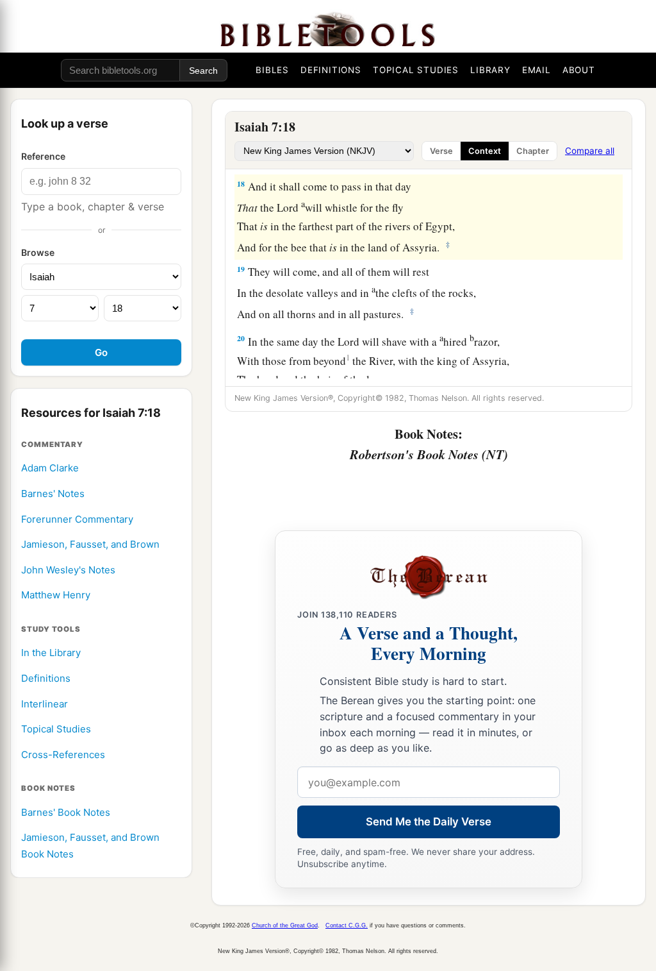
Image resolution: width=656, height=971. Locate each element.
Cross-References (63, 754)
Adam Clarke (50, 468)
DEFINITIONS (330, 70)
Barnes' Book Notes (65, 812)
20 (241, 338)
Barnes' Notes (53, 493)
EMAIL (536, 70)
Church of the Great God (285, 925)
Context (484, 151)
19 (241, 269)
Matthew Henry (55, 595)
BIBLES (272, 70)
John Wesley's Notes (68, 570)
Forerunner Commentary (77, 519)
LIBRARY (490, 70)
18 (241, 183)
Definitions (45, 678)
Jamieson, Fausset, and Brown (90, 544)
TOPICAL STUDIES (416, 70)
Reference (43, 156)
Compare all (589, 151)
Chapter (532, 151)
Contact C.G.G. (346, 925)
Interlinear (44, 704)
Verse (441, 151)
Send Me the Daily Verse (428, 821)
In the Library (51, 652)
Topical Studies (56, 729)
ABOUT (578, 70)
